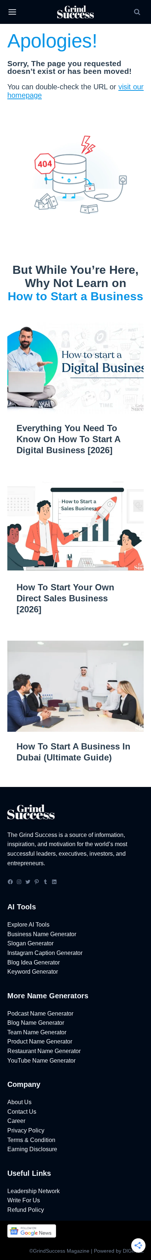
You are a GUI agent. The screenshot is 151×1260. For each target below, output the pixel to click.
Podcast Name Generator (40, 1013)
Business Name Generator (41, 934)
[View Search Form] (137, 12)
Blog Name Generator (35, 1023)
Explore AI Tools (28, 924)
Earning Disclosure (32, 1149)
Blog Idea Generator (33, 962)
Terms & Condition (31, 1140)
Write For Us (23, 1200)
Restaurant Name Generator (44, 1051)
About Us (19, 1102)
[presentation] (75, 368)
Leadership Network (33, 1191)
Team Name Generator (36, 1032)
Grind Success (38, 835)
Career (16, 1121)
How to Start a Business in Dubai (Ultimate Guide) (73, 751)
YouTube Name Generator (41, 1060)
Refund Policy (25, 1210)
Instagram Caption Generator (44, 953)
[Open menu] (12, 12)
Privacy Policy (25, 1130)
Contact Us (21, 1112)
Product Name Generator (39, 1041)
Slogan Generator (30, 943)
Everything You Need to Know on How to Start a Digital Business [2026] (68, 439)
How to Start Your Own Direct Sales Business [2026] (65, 598)
